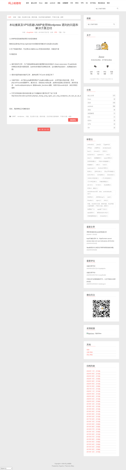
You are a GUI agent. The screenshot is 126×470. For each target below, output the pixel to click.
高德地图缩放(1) (92, 216)
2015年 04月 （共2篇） (94, 444)
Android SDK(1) (103, 168)
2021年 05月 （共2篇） (94, 386)
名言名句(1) (91, 155)
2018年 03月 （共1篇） (94, 416)
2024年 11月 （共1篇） (94, 371)
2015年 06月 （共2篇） (94, 439)
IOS (71, 3)
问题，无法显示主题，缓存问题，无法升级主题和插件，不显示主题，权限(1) (100, 205)
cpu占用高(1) (108, 158)
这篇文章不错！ (91, 266)
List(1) (109, 197)
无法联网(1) (107, 185)
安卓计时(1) (91, 175)
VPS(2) (89, 148)
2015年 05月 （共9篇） (94, 442)
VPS (82, 3)
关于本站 (93, 3)
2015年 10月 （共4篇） (94, 432)
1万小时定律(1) (92, 181)
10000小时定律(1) (93, 178)
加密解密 (65, 3)
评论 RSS (90, 355)
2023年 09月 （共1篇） (94, 376)
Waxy (72, 466)
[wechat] (95, 66)
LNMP (14, 116)
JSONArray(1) (100, 197)
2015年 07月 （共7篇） (94, 437)
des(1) (89, 158)
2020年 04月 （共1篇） (94, 399)
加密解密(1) (97, 158)
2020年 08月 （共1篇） (94, 396)
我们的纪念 (101, 3)
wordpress (21, 116)
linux (40, 3)
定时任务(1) (98, 171)
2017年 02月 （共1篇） (94, 419)
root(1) (105, 165)
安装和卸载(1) (91, 161)
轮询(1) (89, 171)
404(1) (106, 200)
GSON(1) (90, 197)
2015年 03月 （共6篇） (94, 447)
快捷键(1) (90, 165)
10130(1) (98, 185)
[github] (107, 66)
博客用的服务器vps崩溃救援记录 (97, 232)
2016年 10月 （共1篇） (94, 421)
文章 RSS (90, 352)
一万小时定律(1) (106, 178)
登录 (108, 3)
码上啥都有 (14, 3)
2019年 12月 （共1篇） (94, 404)
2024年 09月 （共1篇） (94, 374)
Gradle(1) (90, 200)
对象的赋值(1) (104, 181)
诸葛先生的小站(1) (102, 212)
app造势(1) (90, 212)
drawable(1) (104, 216)
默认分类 (34, 3)
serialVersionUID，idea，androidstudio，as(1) (100, 193)
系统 (58, 3)
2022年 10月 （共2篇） (94, 379)
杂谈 (46, 3)
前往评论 (73, 120)
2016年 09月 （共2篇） (94, 424)
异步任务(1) (111, 175)
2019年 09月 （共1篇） (94, 409)
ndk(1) (98, 165)
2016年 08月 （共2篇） (94, 426)
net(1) (108, 155)
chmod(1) (97, 151)
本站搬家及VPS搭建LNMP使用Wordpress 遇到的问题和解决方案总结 (43, 26)
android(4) (90, 144)
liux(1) (89, 151)
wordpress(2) (107, 148)
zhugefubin (30, 32)
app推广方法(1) (102, 209)
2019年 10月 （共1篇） (94, 406)
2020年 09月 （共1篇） (94, 394)
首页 (27, 3)
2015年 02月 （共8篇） (94, 449)
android (52, 3)
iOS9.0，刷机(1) (92, 188)
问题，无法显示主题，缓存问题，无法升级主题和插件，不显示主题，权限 (48, 116)
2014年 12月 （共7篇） (94, 452)
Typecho (61, 466)
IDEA (76, 3)
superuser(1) (91, 168)
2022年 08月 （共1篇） (94, 381)
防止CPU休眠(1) (110, 171)
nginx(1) (98, 200)
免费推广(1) (91, 209)
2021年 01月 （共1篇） (94, 389)
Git (87, 3)
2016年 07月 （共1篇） (94, 429)
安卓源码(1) (101, 175)
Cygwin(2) (107, 144)
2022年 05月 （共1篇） (94, 384)
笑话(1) (105, 151)
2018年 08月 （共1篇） (94, 414)
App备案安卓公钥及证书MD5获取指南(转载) (100, 247)
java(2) (99, 144)
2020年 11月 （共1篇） (94, 391)
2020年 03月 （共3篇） (94, 401)
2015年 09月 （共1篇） (94, 434)
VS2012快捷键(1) (104, 161)
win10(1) (90, 185)
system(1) (100, 155)
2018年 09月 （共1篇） (94, 411)
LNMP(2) (97, 148)
